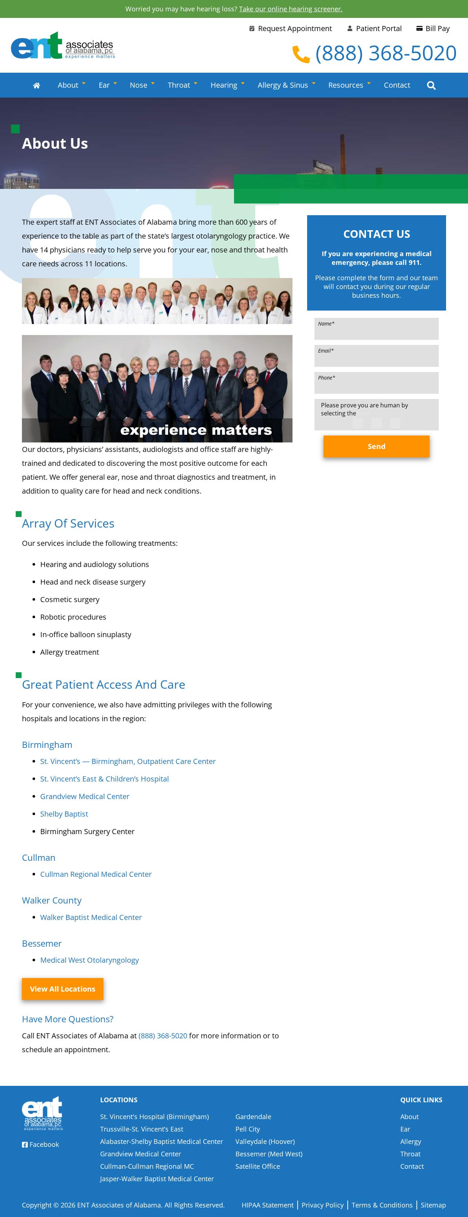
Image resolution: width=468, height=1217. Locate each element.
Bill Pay (438, 28)
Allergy (410, 1141)
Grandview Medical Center (84, 796)
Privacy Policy (323, 1205)
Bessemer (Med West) (268, 1153)
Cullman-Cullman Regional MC (147, 1166)
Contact (397, 85)
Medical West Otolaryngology (89, 960)
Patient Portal (379, 28)
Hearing (224, 85)
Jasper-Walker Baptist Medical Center (157, 1178)
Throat (179, 85)
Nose (138, 85)
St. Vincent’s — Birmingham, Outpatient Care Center (128, 761)
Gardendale (253, 1116)
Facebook (44, 1144)
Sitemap (433, 1205)
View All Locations (62, 989)
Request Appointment (295, 28)
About (68, 85)
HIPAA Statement (268, 1205)
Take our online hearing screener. (291, 8)
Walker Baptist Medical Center (91, 917)
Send (377, 446)
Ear (104, 85)
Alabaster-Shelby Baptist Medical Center (161, 1141)
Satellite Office (257, 1166)
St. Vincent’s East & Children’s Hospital (104, 779)
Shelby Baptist (64, 814)
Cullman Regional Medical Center (96, 874)
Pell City (247, 1129)
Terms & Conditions (382, 1205)
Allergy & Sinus (283, 85)
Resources (345, 85)
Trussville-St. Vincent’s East (141, 1129)
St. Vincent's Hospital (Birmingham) (154, 1116)
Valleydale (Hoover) (265, 1141)
